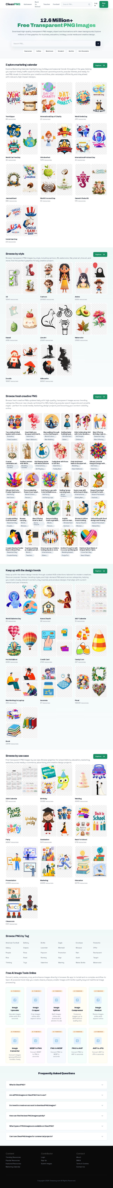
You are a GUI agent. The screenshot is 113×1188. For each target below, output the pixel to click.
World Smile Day (81, 116)
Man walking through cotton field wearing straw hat (51, 434)
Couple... (10, 526)
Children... (79, 439)
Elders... (45, 555)
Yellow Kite (96, 526)
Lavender (44, 948)
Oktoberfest (45, 157)
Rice (7, 958)
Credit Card (44, 659)
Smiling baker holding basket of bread (67, 434)
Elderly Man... (79, 497)
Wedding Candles (10, 466)
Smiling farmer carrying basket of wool (65, 492)
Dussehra (10, 436)
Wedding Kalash (67, 552)
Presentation (11, 880)
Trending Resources (13, 1157)
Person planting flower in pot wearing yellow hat (32, 492)
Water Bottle (80, 963)
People (8, 953)
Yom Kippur (10, 116)
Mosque (79, 948)
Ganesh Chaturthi (82, 198)
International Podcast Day (85, 157)
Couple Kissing (12, 555)
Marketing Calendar (13, 1167)
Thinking (9, 963)
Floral (77, 700)
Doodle (8, 378)
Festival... (95, 497)
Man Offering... (99, 439)
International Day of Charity (50, 116)
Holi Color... (95, 466)
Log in (95, 4)
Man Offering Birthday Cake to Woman (99, 434)
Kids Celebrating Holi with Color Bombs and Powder (82, 434)
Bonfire (71, 51)
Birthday (43, 799)
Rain (77, 953)
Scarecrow (28, 51)
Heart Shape (85, 555)
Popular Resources (13, 1160)
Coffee (38, 51)
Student (61, 51)
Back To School (81, 839)
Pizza (25, 953)
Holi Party (10, 494)
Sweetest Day (99, 436)
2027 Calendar (80, 619)
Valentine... (30, 436)
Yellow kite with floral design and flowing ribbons (99, 520)
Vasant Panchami (98, 494)
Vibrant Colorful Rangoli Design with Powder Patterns (97, 463)
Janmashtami (11, 198)
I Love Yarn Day (86, 552)
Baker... (65, 439)
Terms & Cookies (82, 1164)
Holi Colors (10, 497)
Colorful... (94, 469)
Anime (77, 297)
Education (79, 880)
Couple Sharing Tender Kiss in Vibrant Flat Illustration (14, 550)
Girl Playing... (40, 469)
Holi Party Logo (48, 497)
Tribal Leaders (12, 439)
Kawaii (8, 338)
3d (7, 297)
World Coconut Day (47, 198)
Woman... (24, 526)
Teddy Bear (57, 469)
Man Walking (49, 439)
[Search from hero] (98, 43)
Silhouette (44, 378)
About (78, 1157)
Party (8, 839)
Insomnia (43, 700)
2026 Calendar (11, 799)
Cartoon (43, 297)
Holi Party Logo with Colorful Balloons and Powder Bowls (49, 492)
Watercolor (79, 338)
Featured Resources (13, 1164)
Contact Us (80, 1167)
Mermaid (61, 948)
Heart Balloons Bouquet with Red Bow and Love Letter (33, 434)
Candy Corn (79, 659)
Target (95, 958)
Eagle (60, 943)
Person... (28, 497)
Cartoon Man (66, 527)
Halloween (28, 4)
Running (44, 958)
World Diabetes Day (13, 619)
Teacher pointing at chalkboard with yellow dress (32, 550)
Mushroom (49, 51)
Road (25, 958)
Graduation (44, 839)
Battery (26, 943)
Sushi (78, 958)
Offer (95, 948)
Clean (13, 4)
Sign (59, 958)
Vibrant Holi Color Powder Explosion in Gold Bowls (13, 492)
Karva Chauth (36, 524)
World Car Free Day (13, 157)
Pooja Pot (65, 555)
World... (23, 523)
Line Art (43, 338)
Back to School (37, 4)
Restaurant (97, 953)
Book (8, 741)
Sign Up (44, 1160)
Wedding (78, 799)
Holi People (79, 436)
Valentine (44, 963)
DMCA (78, 1160)
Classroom (10, 921)
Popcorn (44, 953)
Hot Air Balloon (11, 659)
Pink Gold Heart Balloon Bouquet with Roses (79, 463)
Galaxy (8, 948)
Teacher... (29, 555)
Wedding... (75, 466)
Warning (61, 963)
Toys (25, 963)
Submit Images (46, 1164)
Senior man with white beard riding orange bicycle (80, 492)
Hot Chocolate (84, 51)
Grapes (26, 948)
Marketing (44, 880)
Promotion (62, 953)
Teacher (46, 4)
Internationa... (41, 466)
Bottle (43, 943)
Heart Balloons (31, 439)
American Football (12, 943)
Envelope (79, 943)
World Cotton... (50, 436)
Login (43, 1157)
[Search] (89, 4)
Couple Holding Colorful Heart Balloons (11, 520)
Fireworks (96, 943)
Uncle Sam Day (11, 239)
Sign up (103, 4)
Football (56, 4)
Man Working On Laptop (15, 700)
